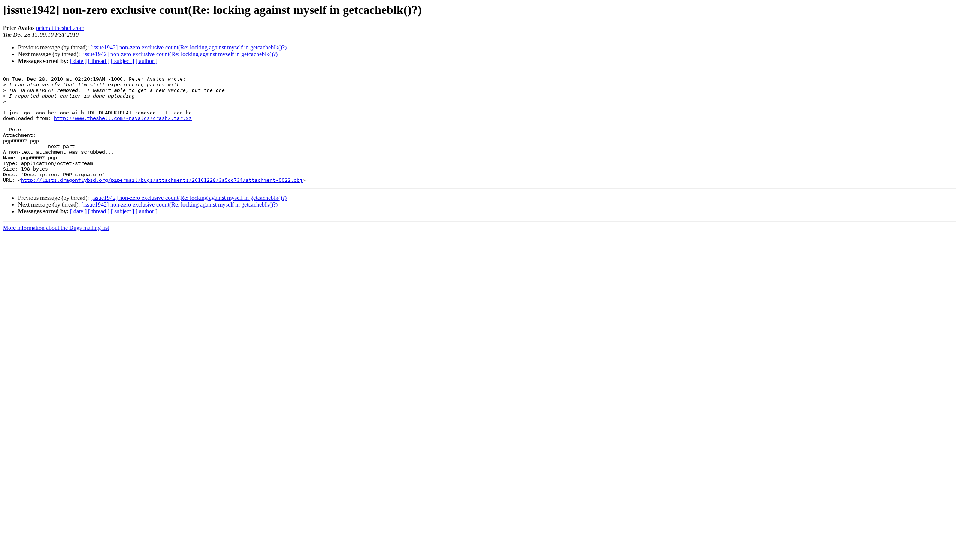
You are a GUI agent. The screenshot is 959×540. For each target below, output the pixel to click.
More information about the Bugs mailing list (56, 228)
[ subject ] (122, 61)
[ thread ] (98, 61)
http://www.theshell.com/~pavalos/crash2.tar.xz (123, 118)
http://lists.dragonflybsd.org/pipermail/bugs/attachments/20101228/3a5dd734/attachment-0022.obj (162, 180)
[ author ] (146, 61)
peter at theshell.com (60, 28)
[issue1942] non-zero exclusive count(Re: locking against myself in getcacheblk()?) (188, 47)
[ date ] (78, 61)
